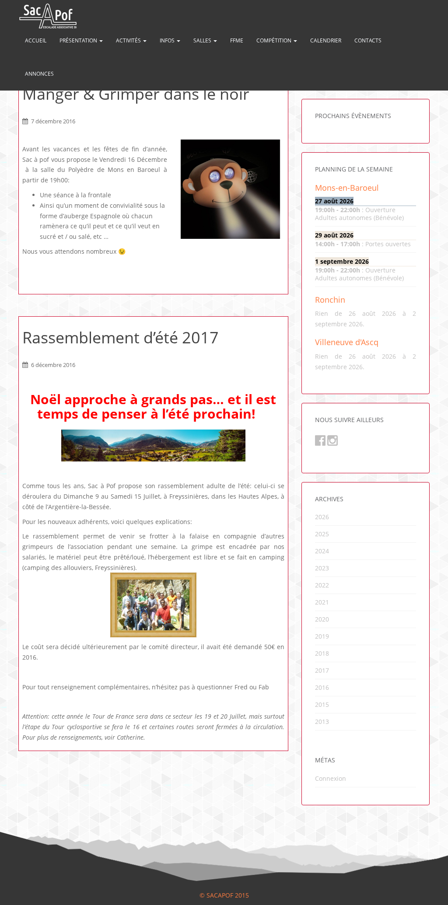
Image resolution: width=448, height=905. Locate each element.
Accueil (35, 40)
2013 (322, 721)
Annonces (39, 73)
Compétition (274, 40)
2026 (322, 517)
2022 (322, 585)
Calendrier (325, 40)
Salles (203, 40)
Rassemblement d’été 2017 (120, 337)
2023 (322, 568)
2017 (322, 670)
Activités (129, 40)
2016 (322, 687)
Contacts (368, 40)
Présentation (79, 40)
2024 (322, 551)
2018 (322, 653)
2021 (322, 602)
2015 (322, 704)
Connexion (330, 778)
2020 (322, 619)
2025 (322, 534)
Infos (168, 40)
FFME (236, 40)
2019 (322, 636)
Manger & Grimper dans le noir (135, 94)
